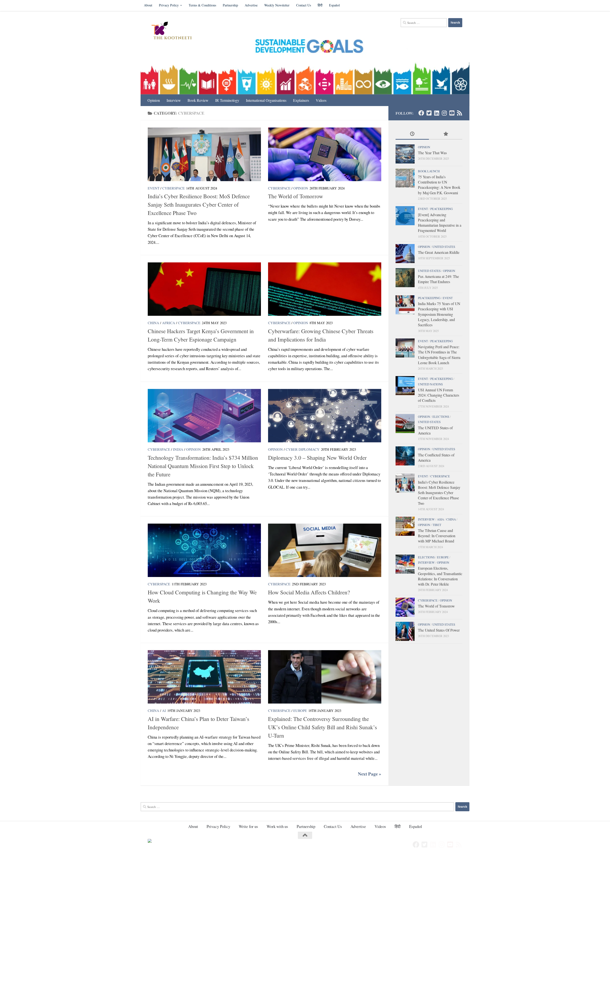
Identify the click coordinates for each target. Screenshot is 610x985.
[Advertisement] (143, 890)
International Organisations (266, 100)
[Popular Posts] (445, 134)
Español (334, 5)
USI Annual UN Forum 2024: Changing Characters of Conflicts (438, 395)
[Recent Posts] (412, 134)
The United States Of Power (439, 630)
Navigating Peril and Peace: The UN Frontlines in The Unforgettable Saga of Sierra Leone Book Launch (439, 354)
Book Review (198, 100)
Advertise (251, 5)
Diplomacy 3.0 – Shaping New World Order (317, 457)
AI (164, 710)
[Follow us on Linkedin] (436, 113)
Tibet (436, 525)
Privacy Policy (169, 5)
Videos (321, 100)
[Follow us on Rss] (459, 113)
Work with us (277, 826)
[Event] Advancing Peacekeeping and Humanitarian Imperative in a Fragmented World (439, 222)
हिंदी (320, 5)
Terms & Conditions (202, 5)
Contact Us (303, 5)
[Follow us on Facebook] (421, 113)
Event (153, 188)
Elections (440, 416)
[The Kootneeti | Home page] (174, 31)
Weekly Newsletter (277, 5)
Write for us (248, 826)
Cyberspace (173, 188)
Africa (168, 322)
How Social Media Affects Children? (309, 592)
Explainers (301, 100)
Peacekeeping (441, 209)
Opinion (153, 100)
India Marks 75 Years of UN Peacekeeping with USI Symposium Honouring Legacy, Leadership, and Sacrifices (439, 314)
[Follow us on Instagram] (444, 113)
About (148, 5)
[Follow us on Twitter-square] (429, 113)
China (153, 322)
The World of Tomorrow (295, 196)
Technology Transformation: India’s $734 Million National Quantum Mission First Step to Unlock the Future (203, 466)
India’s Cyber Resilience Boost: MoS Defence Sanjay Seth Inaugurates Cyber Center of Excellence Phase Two (199, 204)
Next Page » (369, 774)
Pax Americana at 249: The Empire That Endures (438, 279)
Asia (440, 519)
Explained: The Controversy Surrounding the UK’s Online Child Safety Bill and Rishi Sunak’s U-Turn (322, 727)
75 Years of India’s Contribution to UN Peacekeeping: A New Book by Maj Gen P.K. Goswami (439, 184)
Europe (300, 710)
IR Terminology (227, 100)
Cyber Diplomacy (303, 449)
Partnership (230, 5)
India (178, 449)
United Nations (430, 384)
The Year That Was (432, 152)
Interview (174, 100)
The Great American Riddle (438, 252)
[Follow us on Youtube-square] (452, 113)
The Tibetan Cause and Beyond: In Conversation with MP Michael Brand (436, 536)
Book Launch (429, 171)
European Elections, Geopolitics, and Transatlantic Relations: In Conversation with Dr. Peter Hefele (440, 576)
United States (443, 247)
